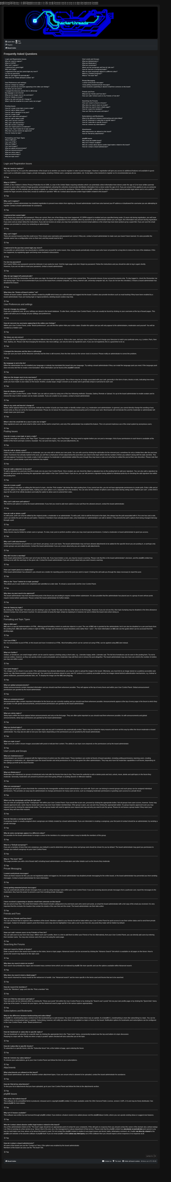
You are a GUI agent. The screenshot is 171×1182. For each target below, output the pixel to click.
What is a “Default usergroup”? (92, 73)
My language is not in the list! (14, 93)
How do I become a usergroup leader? (94, 69)
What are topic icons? (12, 156)
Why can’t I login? (10, 69)
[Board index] (81, 22)
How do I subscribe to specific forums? (94, 122)
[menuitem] (17, 41)
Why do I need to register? (13, 61)
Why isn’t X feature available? (91, 142)
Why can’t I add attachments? (14, 122)
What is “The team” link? (90, 75)
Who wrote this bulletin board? (92, 140)
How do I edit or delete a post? (15, 110)
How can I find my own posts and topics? (95, 111)
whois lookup (153, 1127)
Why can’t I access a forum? (14, 120)
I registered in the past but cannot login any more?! (21, 71)
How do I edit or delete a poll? (14, 118)
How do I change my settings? (15, 85)
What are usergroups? (89, 65)
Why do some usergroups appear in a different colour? (99, 71)
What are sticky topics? (12, 152)
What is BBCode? (10, 140)
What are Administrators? (90, 61)
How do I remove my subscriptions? (94, 124)
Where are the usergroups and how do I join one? (98, 67)
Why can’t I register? (11, 65)
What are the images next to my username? (19, 95)
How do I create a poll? (12, 114)
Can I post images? (11, 146)
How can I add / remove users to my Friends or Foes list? (101, 96)
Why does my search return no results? (95, 105)
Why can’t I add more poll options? (16, 116)
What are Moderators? (89, 63)
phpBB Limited (64, 1101)
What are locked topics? (13, 154)
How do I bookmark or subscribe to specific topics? (98, 120)
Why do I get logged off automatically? (17, 75)
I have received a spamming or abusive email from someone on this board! (106, 87)
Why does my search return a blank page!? (96, 107)
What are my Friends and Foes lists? (94, 94)
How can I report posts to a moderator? (18, 126)
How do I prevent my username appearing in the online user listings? (27, 87)
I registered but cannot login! (14, 67)
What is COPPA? (10, 63)
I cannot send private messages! (92, 82)
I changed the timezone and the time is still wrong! (21, 91)
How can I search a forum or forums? (94, 103)
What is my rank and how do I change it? (18, 99)
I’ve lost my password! (12, 73)
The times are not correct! (13, 89)
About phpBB (8, 1103)
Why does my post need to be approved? (18, 131)
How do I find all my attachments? (93, 133)
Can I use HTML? (11, 142)
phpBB (70, 368)
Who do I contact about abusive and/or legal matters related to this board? (106, 145)
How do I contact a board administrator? (95, 147)
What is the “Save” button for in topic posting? (19, 129)
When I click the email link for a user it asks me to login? (23, 101)
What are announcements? (14, 150)
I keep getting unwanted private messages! (96, 85)
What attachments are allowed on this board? (96, 131)
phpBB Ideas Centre (101, 1115)
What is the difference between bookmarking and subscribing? (102, 118)
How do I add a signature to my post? (17, 112)
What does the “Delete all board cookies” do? (19, 77)
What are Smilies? (11, 144)
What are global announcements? (16, 148)
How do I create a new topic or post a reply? (19, 108)
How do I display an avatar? (14, 97)
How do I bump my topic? (13, 133)
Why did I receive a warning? (14, 124)
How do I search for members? (92, 109)
